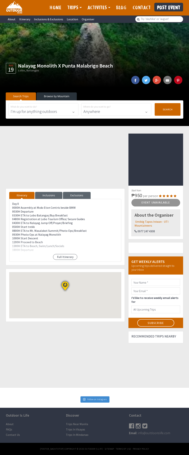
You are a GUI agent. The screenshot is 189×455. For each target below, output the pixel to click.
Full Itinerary (65, 257)
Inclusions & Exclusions (48, 19)
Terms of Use (123, 448)
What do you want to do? (24, 106)
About (12, 19)
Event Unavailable (156, 202)
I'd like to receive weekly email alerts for (154, 300)
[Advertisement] (65, 159)
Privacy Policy (141, 448)
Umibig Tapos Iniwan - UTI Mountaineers (152, 223)
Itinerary (24, 19)
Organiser (88, 19)
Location (72, 19)
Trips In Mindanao (77, 435)
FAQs (9, 429)
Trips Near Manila (77, 424)
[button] (65, 286)
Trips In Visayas (75, 429)
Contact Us (13, 435)
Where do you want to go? (97, 106)
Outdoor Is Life (14, 7)
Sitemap (109, 448)
